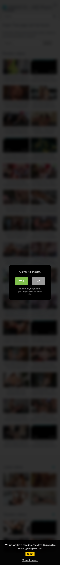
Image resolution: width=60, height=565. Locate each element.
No (38, 281)
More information (30, 560)
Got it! (30, 554)
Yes (21, 281)
